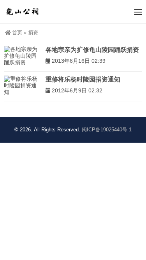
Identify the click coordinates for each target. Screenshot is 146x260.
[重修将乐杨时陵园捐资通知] (23, 86)
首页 (17, 32)
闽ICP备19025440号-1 (107, 130)
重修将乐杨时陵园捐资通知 (83, 79)
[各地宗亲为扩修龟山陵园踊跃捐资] (23, 56)
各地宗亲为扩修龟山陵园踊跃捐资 (92, 49)
